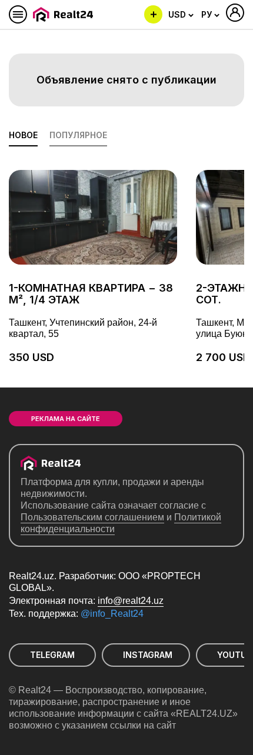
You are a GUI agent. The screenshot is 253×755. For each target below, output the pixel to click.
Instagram (147, 655)
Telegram (52, 655)
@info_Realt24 (112, 614)
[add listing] (153, 14)
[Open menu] (18, 14)
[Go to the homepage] (65, 14)
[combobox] (181, 15)
